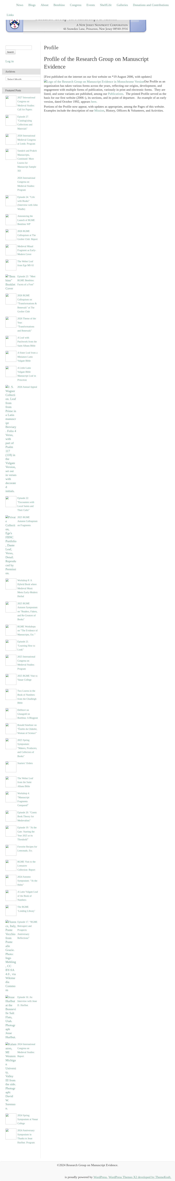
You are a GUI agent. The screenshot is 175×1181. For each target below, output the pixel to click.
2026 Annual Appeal (27, 387)
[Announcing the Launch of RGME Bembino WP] (10, 219)
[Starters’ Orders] (10, 766)
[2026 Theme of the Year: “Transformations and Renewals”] (10, 322)
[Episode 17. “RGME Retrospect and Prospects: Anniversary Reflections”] (10, 955)
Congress (75, 5)
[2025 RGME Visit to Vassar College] (10, 679)
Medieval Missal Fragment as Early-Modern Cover (26, 250)
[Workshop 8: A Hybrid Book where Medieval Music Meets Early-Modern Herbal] (10, 583)
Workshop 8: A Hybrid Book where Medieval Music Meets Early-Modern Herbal (27, 588)
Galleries (122, 5)
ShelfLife (106, 5)
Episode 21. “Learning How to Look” (26, 645)
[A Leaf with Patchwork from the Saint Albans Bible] (10, 341)
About (44, 5)
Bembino (59, 5)
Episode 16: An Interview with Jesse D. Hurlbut (27, 1001)
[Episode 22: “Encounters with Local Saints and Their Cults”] (10, 501)
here (93, 101)
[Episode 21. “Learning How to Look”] (10, 645)
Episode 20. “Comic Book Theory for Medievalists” (27, 816)
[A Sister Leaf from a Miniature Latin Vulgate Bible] (10, 356)
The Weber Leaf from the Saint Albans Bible (25, 782)
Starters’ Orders (25, 763)
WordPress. (100, 1177)
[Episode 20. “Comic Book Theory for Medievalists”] (10, 815)
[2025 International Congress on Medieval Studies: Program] (10, 660)
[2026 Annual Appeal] (10, 438)
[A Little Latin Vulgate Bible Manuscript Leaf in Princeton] (10, 371)
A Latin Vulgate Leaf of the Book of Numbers (27, 895)
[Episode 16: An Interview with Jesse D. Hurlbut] (10, 1017)
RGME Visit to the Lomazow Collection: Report (26, 865)
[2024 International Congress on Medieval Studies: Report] (10, 1076)
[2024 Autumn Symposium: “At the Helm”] (10, 880)
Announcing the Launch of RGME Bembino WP (26, 220)
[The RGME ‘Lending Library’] (10, 910)
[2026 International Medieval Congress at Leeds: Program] (10, 139)
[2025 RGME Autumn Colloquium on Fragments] (10, 545)
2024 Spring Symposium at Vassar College (27, 1119)
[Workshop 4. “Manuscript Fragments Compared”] (10, 796)
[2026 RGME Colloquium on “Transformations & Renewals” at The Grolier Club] (10, 299)
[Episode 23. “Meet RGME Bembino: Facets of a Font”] (10, 282)
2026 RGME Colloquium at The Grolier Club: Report (27, 235)
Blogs (32, 5)
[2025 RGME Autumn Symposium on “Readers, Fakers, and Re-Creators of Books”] (10, 606)
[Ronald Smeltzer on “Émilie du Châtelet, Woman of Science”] (10, 728)
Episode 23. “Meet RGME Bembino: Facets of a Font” (26, 280)
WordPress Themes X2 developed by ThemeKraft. (140, 1177)
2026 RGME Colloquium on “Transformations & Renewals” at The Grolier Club (27, 303)
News (19, 5)
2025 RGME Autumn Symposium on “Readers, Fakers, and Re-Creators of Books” (27, 611)
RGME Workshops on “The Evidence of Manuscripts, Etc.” (27, 630)
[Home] (76, 24)
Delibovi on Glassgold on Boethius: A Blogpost (27, 714)
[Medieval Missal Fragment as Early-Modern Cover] (10, 249)
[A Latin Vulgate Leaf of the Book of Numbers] (10, 895)
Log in (9, 61)
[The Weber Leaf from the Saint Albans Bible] (10, 781)
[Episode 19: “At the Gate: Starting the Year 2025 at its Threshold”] (10, 830)
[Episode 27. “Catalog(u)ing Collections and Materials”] (10, 120)
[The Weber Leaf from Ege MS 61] (10, 264)
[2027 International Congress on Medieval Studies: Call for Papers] (10, 100)
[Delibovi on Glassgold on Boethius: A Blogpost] (10, 713)
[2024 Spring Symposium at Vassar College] (10, 1118)
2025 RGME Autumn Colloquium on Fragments (27, 521)
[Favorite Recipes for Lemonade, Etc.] (10, 850)
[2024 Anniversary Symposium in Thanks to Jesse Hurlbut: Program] (10, 1133)
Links (10, 15)
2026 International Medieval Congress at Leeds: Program (26, 139)
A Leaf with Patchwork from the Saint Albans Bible (27, 341)
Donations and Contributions (151, 5)
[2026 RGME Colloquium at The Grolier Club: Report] (10, 234)
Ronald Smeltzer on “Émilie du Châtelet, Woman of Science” (27, 729)
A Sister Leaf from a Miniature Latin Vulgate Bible (27, 356)
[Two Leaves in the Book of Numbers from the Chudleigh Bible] (10, 694)
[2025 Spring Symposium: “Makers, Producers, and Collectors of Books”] (10, 743)
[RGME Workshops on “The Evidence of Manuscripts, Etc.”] (10, 629)
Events (90, 5)
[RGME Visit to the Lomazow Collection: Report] (10, 865)
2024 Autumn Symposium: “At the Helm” (27, 880)
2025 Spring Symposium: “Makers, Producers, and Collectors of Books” (27, 748)
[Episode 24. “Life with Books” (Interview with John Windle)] (10, 200)
